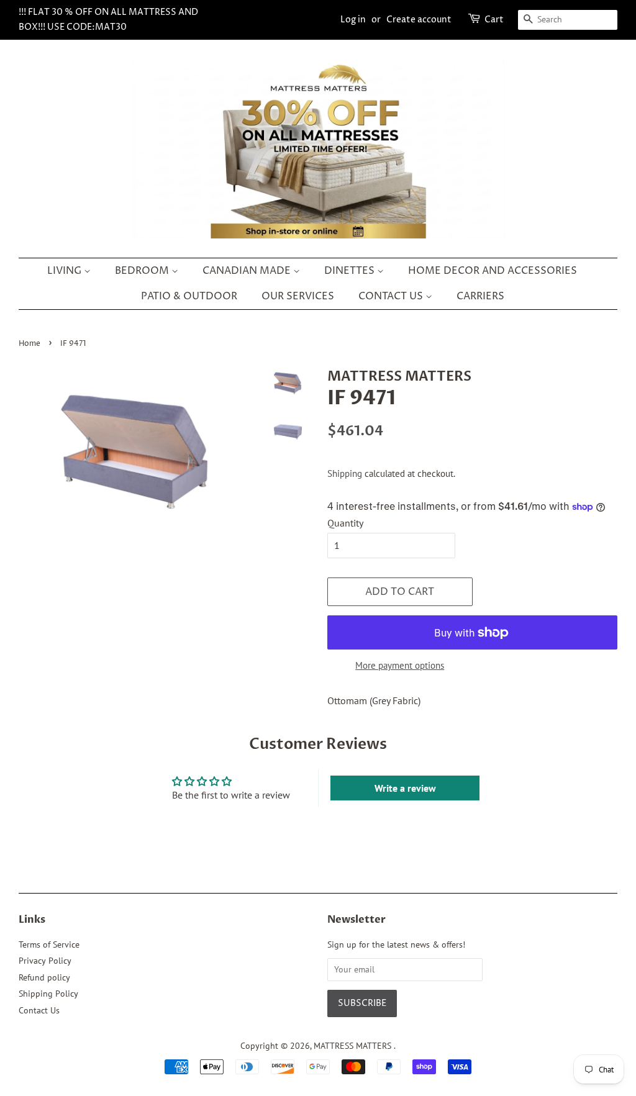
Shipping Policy (48, 993)
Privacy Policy (45, 960)
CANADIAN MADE (247, 271)
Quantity (345, 523)
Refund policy (44, 977)
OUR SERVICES (297, 296)
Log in (353, 19)
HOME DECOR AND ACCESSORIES (492, 271)
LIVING (65, 271)
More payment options (399, 665)
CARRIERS (480, 296)
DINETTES (350, 271)
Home (29, 343)
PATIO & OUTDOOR (189, 296)
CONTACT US (391, 296)
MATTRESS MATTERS (354, 1045)
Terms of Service (49, 944)
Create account (419, 19)
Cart (494, 19)
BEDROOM (143, 271)
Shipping (344, 473)
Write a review (405, 788)
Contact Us (39, 1010)
